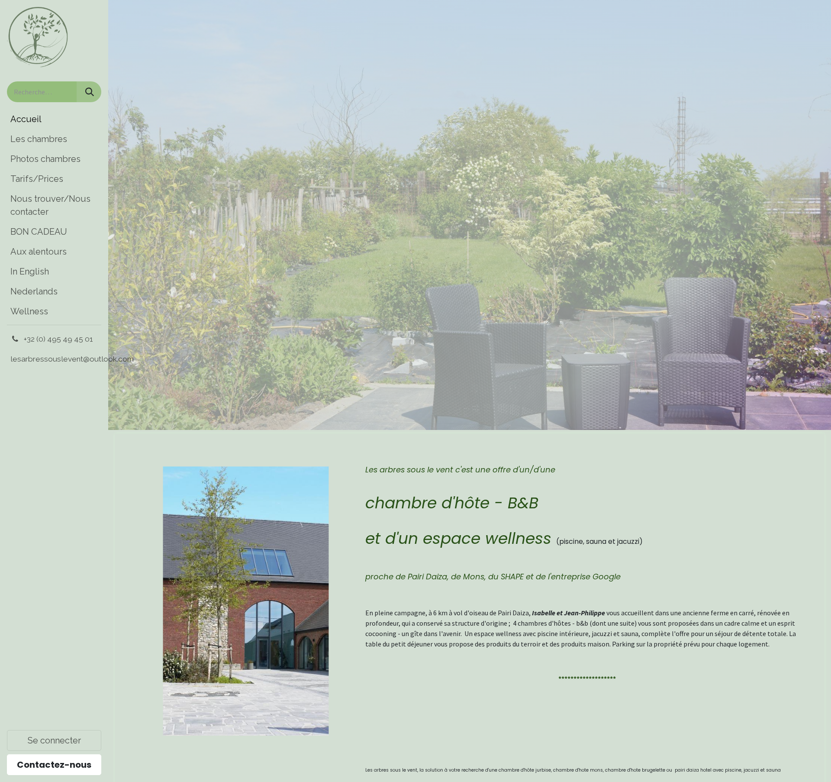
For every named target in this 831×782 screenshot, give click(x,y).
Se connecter (54, 740)
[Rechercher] (88, 91)
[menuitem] (54, 119)
